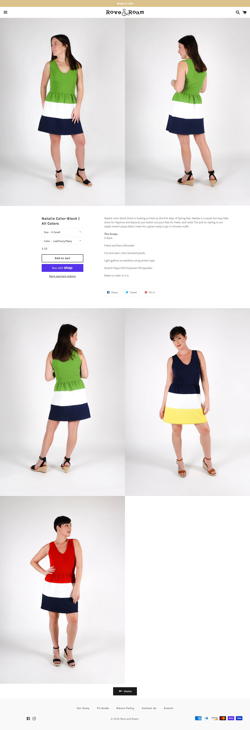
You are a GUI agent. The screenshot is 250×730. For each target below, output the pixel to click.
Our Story (83, 708)
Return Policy (125, 708)
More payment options (62, 276)
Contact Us (149, 708)
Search (168, 708)
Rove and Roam (129, 718)
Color (47, 241)
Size (46, 232)
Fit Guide (103, 708)
